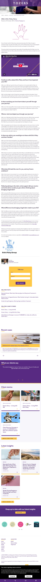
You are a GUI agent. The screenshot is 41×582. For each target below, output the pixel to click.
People (2, 544)
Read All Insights (7, 501)
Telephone (12, 276)
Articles (11, 15)
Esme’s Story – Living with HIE (8, 309)
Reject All (28, 576)
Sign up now (19, 512)
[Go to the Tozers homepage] (20, 3)
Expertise (3, 543)
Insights (6, 15)
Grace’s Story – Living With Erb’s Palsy (10, 312)
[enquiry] (25, 580)
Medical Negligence (20, 20)
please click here (23, 572)
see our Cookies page (35, 571)
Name (12, 272)
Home (2, 15)
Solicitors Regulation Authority (20, 561)
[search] (5, 580)
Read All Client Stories (8, 438)
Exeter (12, 541)
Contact (3, 550)
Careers (2, 546)
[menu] (36, 580)
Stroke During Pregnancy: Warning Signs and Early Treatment (16, 301)
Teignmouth (13, 544)
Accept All (12, 576)
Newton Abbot (14, 543)
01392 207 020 (25, 235)
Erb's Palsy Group (27, 221)
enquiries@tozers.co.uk (34, 235)
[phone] (15, 580)
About (2, 549)
